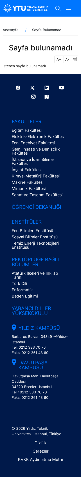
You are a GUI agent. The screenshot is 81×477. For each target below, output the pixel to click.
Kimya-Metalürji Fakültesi (36, 176)
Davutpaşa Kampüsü (33, 365)
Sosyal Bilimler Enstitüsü (35, 237)
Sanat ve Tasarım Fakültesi (37, 194)
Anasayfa (10, 30)
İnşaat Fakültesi (26, 169)
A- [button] (67, 59)
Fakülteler (26, 121)
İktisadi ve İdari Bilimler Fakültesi (33, 161)
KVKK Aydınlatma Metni (40, 459)
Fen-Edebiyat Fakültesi (33, 142)
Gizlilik (40, 442)
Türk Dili (19, 283)
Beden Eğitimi (25, 296)
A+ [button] (58, 59)
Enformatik (22, 289)
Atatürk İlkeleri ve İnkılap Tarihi (35, 275)
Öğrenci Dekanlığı (36, 207)
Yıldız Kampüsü (39, 328)
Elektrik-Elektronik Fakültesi (38, 136)
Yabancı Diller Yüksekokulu (31, 310)
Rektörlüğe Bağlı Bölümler (35, 262)
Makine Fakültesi (27, 182)
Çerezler (41, 451)
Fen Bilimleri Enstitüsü (32, 230)
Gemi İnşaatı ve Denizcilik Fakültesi (36, 151)
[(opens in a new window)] (18, 88)
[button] (73, 59)
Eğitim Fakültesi (27, 130)
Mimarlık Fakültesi (29, 188)
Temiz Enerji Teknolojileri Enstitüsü (35, 245)
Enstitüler (27, 222)
